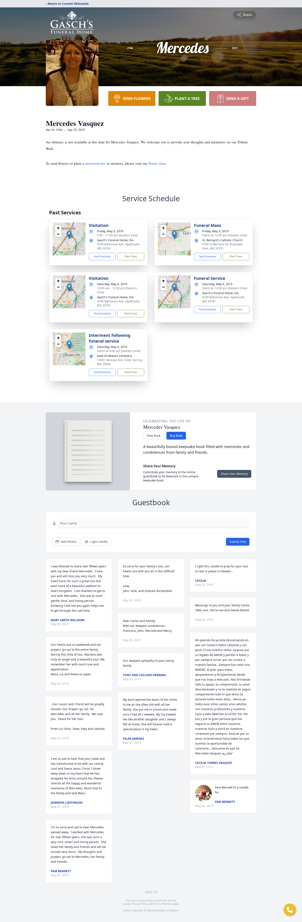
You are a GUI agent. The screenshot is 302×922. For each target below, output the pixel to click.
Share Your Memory (234, 474)
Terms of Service (162, 904)
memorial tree (95, 163)
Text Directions (102, 256)
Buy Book (176, 436)
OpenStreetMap (155, 910)
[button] (69, 235)
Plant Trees (130, 256)
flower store (157, 163)
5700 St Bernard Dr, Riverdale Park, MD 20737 (222, 246)
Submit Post (237, 542)
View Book (153, 436)
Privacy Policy (139, 904)
